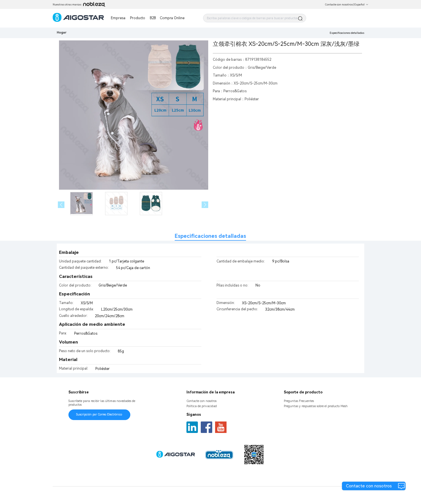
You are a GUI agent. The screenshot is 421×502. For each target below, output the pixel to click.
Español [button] (359, 4)
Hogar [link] (61, 32)
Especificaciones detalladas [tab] (210, 236)
